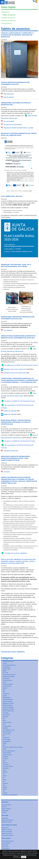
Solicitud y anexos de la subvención (15, 369)
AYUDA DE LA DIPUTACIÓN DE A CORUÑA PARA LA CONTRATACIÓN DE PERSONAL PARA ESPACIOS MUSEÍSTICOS (17, 35)
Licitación (5, 758)
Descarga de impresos (8, 17)
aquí (19, 857)
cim (4, 791)
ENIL (4, 785)
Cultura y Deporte (6, 808)
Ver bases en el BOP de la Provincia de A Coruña (19, 401)
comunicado (6, 737)
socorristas (5, 713)
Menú (2, 2)
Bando (4, 671)
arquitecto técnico (7, 754)
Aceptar (24, 857)
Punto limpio (5, 845)
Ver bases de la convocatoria (12, 124)
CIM (4, 690)
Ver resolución (8, 330)
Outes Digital (5, 810)
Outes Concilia (6, 669)
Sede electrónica (6, 23)
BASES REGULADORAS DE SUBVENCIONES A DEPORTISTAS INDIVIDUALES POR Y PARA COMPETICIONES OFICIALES (15, 458)
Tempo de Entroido (8, 684)
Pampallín (5, 756)
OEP (4, 745)
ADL (4, 781)
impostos (5, 772)
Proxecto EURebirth (8, 699)
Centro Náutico (5, 848)
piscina (5, 775)
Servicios (4, 806)
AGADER (5, 728)
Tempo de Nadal (7, 722)
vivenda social (6, 733)
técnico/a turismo (7, 732)
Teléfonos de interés (7, 833)
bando (4, 779)
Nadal (4, 770)
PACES (5, 789)
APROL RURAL (7, 753)
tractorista (5, 716)
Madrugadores (6, 697)
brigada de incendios (8, 709)
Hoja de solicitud (9, 97)
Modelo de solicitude (10, 411)
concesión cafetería (8, 766)
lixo (4, 735)
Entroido (5, 762)
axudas (5, 695)
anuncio (5, 663)
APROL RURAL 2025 (8, 711)
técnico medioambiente (9, 751)
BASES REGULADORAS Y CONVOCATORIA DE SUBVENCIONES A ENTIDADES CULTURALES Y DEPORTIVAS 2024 (16, 422)
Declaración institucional (9, 665)
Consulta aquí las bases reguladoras (16, 553)
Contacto (4, 812)
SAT (4, 774)
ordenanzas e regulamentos (10, 795)
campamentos (6, 667)
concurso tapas (7, 739)
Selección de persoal (8, 661)
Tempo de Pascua (7, 680)
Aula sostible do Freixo (9, 730)
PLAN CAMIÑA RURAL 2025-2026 (11, 196)
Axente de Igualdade (8, 707)
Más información (9, 94)
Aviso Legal (5, 818)
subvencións (6, 678)
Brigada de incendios (8, 703)
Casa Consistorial (6, 805)
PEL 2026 (5, 672)
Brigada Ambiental (7, 705)
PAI (4, 777)
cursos (4, 682)
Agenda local (5, 12)
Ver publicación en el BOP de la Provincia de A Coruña (21, 365)
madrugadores (6, 741)
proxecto (5, 787)
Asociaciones (5, 846)
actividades (6, 768)
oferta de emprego (7, 701)
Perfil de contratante (7, 831)
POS (4, 724)
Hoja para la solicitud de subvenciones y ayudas (18, 128)
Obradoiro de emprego (9, 676)
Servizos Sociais (7, 686)
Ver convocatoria (9, 121)
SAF (4, 760)
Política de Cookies (7, 822)
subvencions (6, 693)
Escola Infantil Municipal (9, 674)
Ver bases (7, 471)
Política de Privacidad (7, 820)
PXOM (4, 743)
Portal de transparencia (8, 20)
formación (5, 783)
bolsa (4, 720)
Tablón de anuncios (9, 15)
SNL (4, 692)
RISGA (4, 749)
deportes (5, 688)
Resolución (6, 764)
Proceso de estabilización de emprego (13, 747)
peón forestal (6, 714)
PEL (4, 718)
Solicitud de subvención (11, 451)
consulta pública (7, 726)
